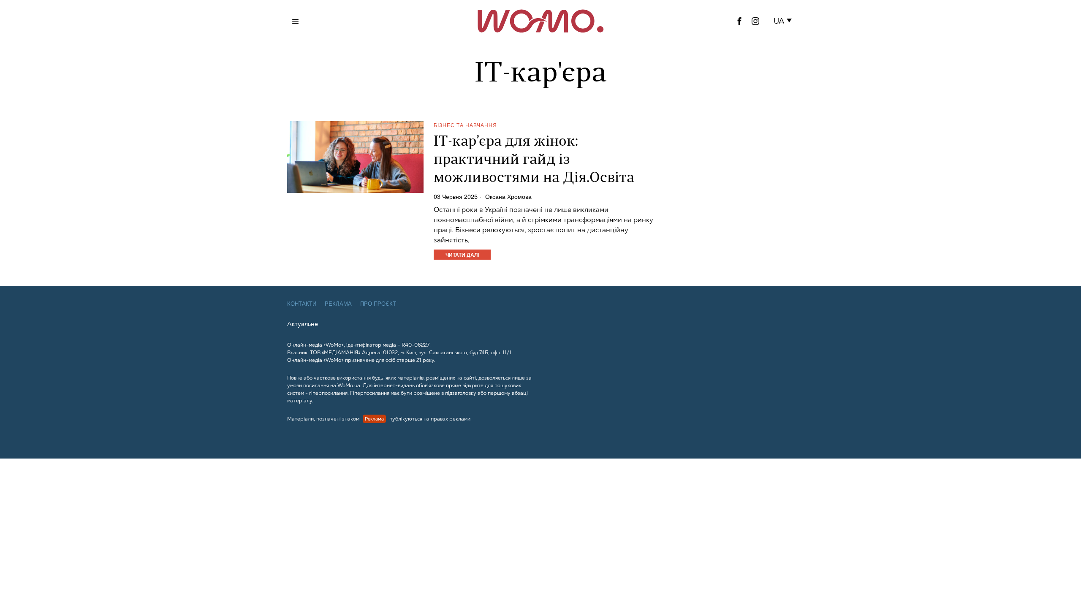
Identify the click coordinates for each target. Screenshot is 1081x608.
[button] (784, 21)
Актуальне (302, 324)
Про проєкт (378, 304)
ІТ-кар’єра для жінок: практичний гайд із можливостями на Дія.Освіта (534, 160)
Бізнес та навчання (465, 124)
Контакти (301, 304)
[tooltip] (739, 21)
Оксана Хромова (508, 196)
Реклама (338, 304)
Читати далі (462, 254)
